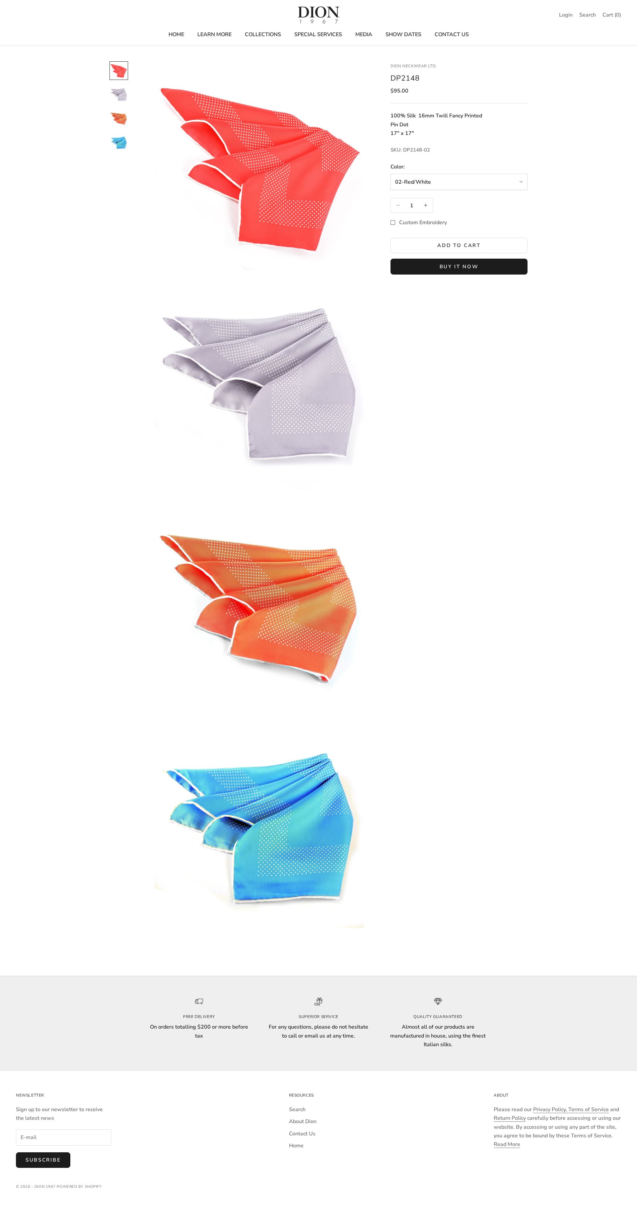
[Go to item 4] (118, 142)
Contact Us (302, 1133)
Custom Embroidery (423, 222)
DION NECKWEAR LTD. (413, 66)
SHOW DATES (403, 34)
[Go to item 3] (118, 118)
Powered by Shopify (79, 1186)
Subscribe (43, 1160)
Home (296, 1145)
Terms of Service (588, 1109)
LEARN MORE (214, 34)
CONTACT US (452, 34)
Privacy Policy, (550, 1109)
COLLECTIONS (263, 34)
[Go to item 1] (118, 70)
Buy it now (459, 266)
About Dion (303, 1121)
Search (297, 1109)
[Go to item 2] (118, 94)
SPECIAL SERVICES (318, 34)
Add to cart (459, 245)
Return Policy (510, 1118)
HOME (176, 34)
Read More (507, 1144)
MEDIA (363, 34)
